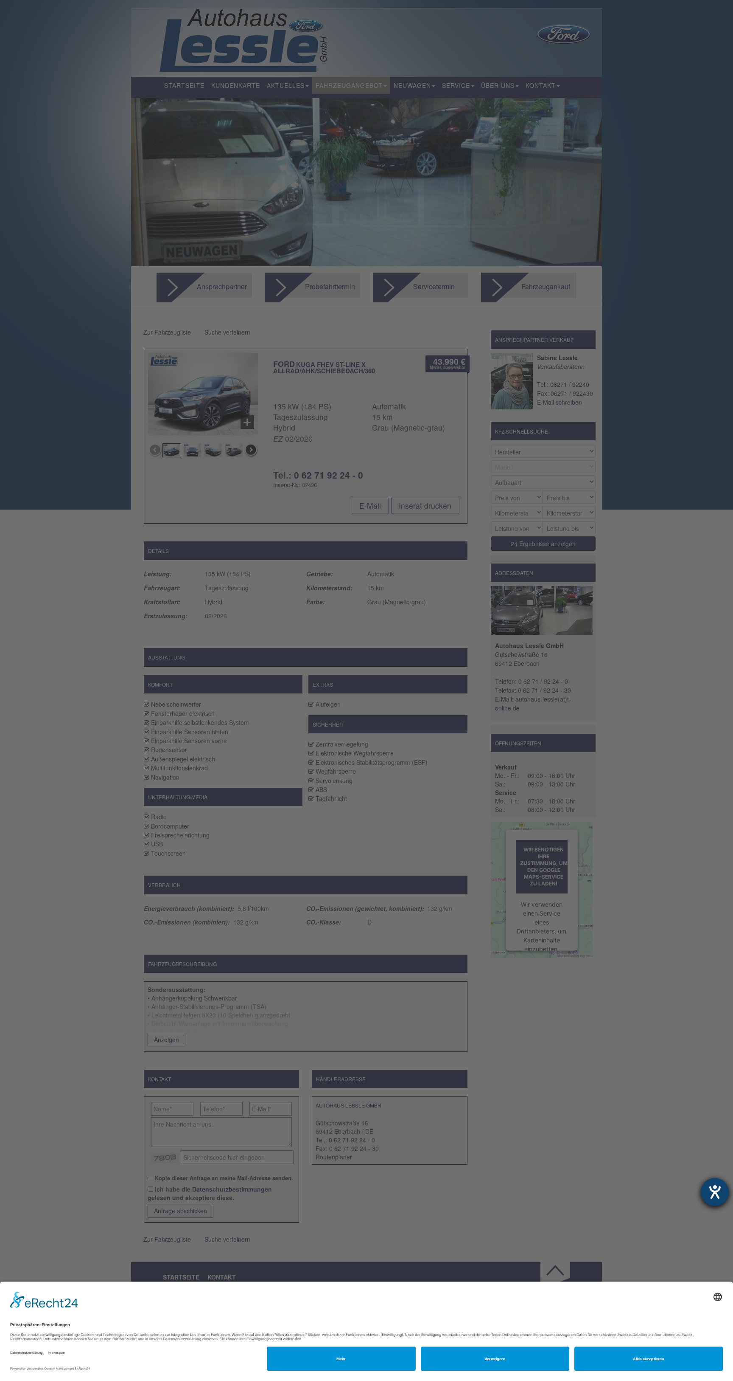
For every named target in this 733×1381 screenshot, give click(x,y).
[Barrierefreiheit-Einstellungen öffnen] (715, 1192)
